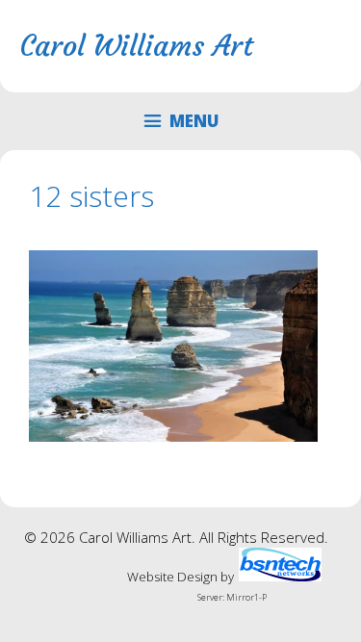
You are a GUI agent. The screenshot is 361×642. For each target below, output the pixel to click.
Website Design (172, 576)
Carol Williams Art (136, 46)
